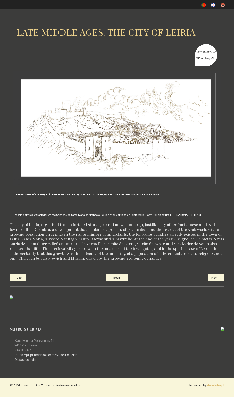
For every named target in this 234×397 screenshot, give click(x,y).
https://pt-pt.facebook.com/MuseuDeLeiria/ (47, 355)
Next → (216, 277)
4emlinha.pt (215, 385)
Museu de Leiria (26, 360)
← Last (17, 277)
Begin (117, 277)
